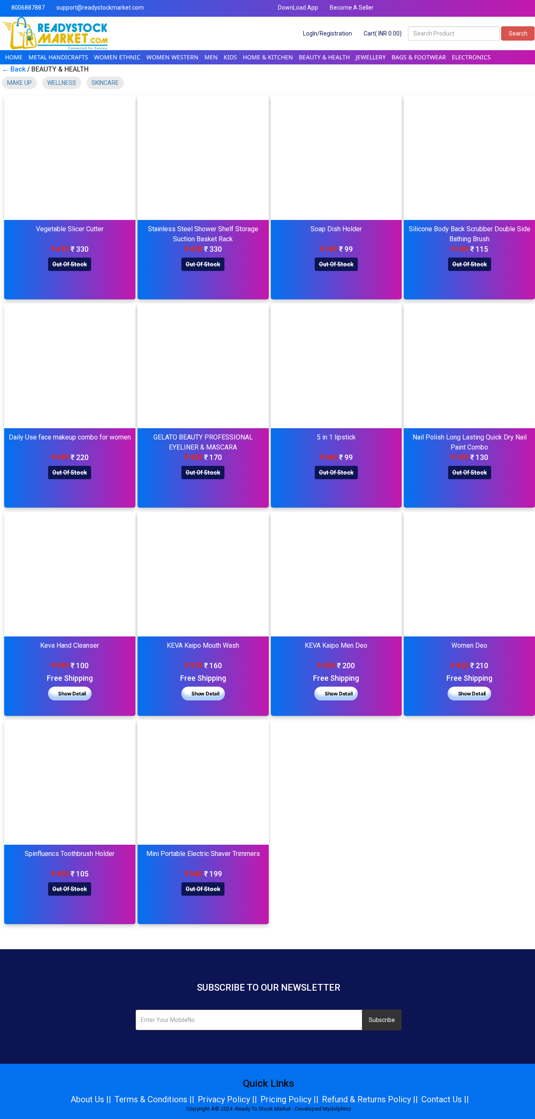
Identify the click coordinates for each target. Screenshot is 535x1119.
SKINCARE (105, 82)
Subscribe (382, 1020)
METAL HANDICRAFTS (58, 57)
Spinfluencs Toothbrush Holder (70, 854)
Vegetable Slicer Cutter (70, 229)
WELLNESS (61, 82)
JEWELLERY (371, 57)
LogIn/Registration (327, 33)
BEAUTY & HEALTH (324, 57)
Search (518, 33)
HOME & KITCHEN (268, 57)
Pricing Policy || (289, 1099)
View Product (69, 157)
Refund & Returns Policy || (370, 1099)
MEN (211, 57)
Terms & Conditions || (154, 1099)
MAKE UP (19, 82)
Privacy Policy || (227, 1099)
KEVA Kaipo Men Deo (336, 645)
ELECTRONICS (471, 57)
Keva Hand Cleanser (69, 645)
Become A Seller (351, 7)
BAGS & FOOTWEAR (419, 57)
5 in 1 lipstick (336, 437)
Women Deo (469, 645)
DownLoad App (297, 7)
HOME (14, 57)
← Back (13, 69)
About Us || (91, 1099)
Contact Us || (445, 1099)
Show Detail (71, 693)
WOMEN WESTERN (172, 57)
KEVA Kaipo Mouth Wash (203, 645)
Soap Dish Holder (336, 229)
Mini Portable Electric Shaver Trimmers (203, 854)
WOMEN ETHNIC (117, 57)
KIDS (230, 57)
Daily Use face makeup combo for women (70, 437)
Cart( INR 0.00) (382, 33)
